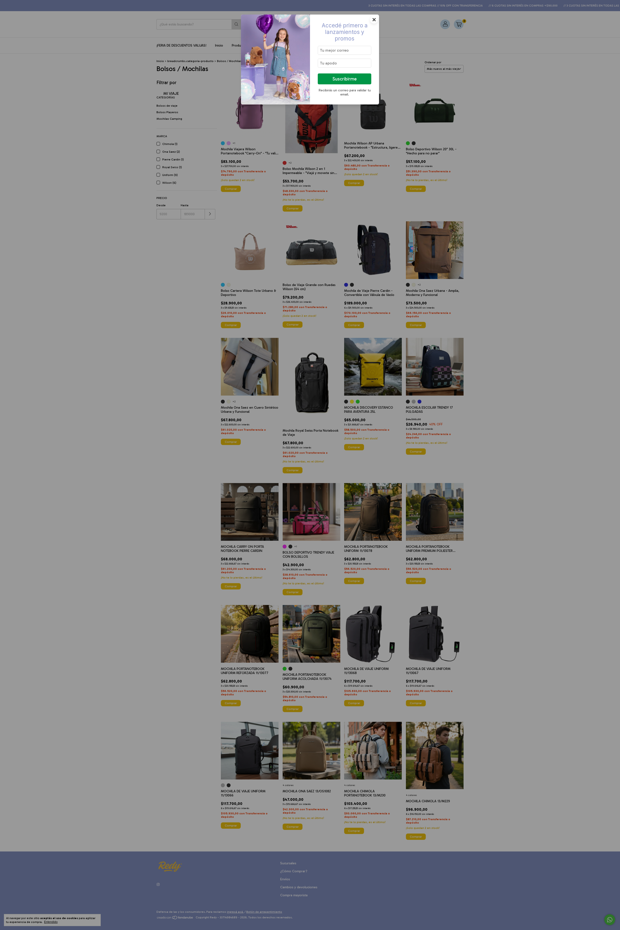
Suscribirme (345, 79)
